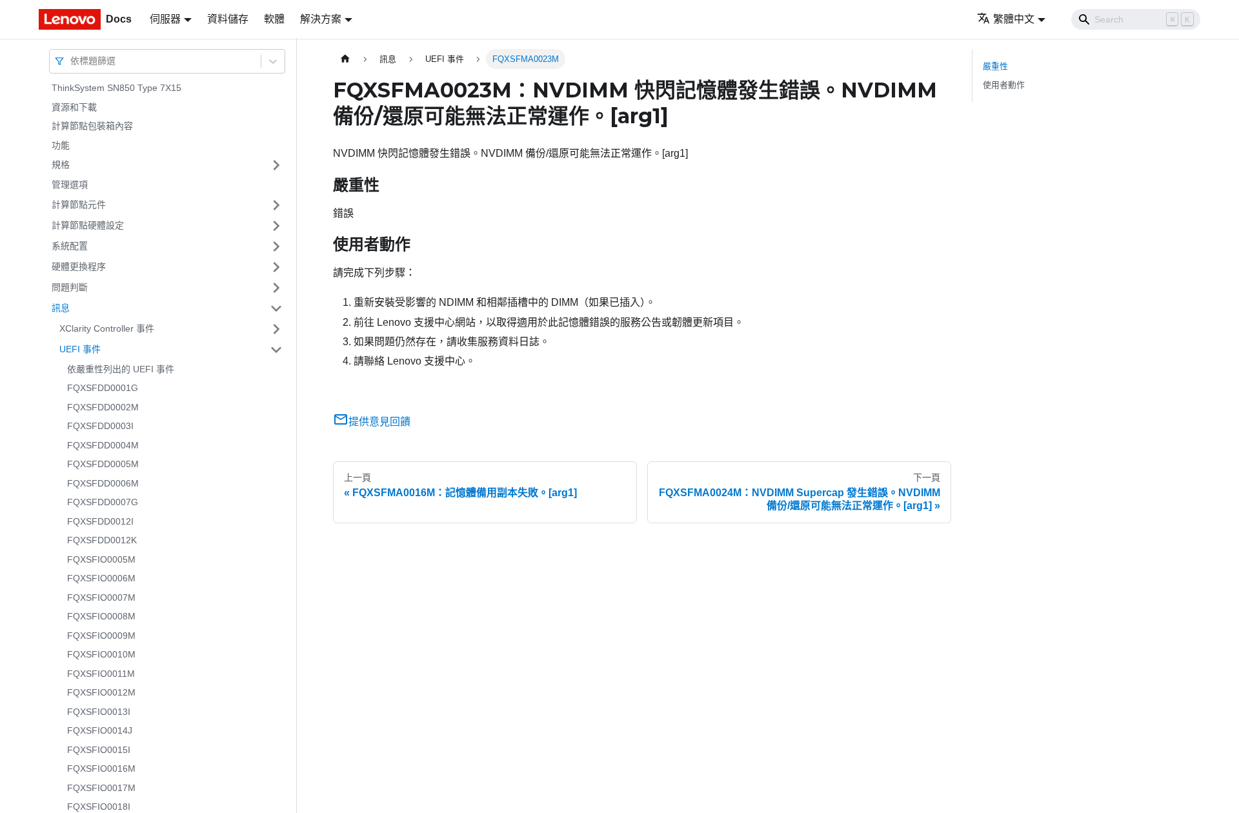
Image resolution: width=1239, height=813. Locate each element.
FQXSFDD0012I (100, 521)
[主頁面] (345, 59)
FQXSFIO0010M (101, 654)
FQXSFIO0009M (101, 635)
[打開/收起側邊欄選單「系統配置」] (276, 246)
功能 (61, 145)
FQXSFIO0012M (101, 692)
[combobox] (71, 61)
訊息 (61, 308)
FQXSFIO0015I (98, 750)
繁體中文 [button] (1013, 19)
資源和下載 (74, 107)
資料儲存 (227, 19)
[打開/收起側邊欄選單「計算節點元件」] (276, 205)
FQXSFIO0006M (101, 578)
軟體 (274, 19)
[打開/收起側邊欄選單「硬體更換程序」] (276, 267)
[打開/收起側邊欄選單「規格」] (276, 165)
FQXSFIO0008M (101, 616)
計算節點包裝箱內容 (92, 126)
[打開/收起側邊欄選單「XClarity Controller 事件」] (276, 329)
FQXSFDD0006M (103, 483)
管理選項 (70, 184)
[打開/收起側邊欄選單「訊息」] (276, 308)
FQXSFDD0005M (103, 464)
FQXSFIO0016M (101, 768)
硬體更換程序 (79, 266)
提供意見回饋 (379, 421)
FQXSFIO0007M (101, 597)
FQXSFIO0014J (99, 730)
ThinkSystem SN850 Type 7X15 (116, 88)
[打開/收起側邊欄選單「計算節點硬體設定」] (276, 226)
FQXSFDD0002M (103, 407)
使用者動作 (1004, 85)
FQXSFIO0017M (101, 788)
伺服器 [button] (165, 19)
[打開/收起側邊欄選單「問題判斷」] (276, 287)
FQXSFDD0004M (103, 445)
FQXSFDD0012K (102, 540)
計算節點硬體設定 (88, 225)
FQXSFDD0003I (100, 426)
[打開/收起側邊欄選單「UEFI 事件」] (276, 349)
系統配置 (70, 246)
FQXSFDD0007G (102, 502)
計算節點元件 (79, 204)
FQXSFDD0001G (102, 388)
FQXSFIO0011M (101, 673)
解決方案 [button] (320, 19)
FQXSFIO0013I (98, 712)
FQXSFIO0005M (101, 559)
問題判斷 (70, 287)
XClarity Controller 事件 (106, 328)
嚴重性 (995, 66)
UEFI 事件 (80, 349)
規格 (61, 164)
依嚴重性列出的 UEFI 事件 (120, 369)
